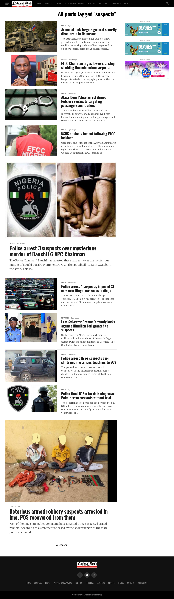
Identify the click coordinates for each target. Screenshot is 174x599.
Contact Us (142, 582)
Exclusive (115, 3)
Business (48, 3)
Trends (121, 582)
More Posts (61, 545)
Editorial (103, 3)
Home (39, 3)
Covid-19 (130, 582)
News (59, 3)
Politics (91, 3)
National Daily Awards (74, 3)
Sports (127, 3)
